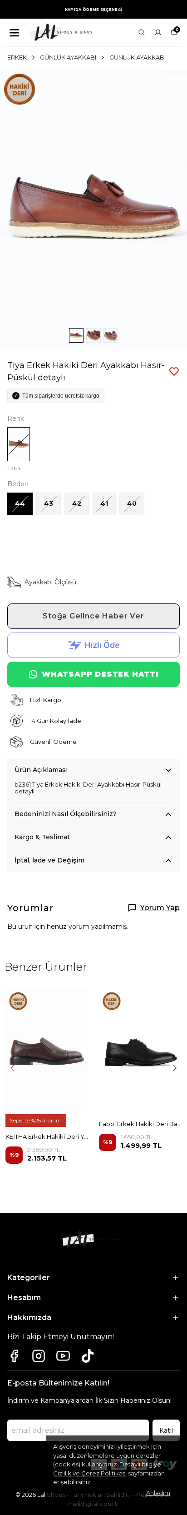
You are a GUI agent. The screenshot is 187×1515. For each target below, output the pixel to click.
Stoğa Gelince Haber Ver (93, 616)
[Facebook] (14, 1356)
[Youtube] (63, 1356)
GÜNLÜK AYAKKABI (68, 57)
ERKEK (17, 57)
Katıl (166, 1430)
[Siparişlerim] (158, 32)
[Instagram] (38, 1356)
